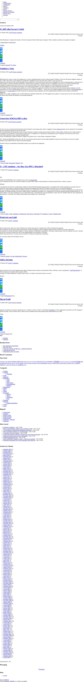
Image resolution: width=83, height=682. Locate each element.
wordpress (21, 365)
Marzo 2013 (6, 532)
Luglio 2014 (6, 515)
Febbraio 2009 (7, 596)
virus (72, 363)
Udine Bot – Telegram (9, 419)
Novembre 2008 (7, 600)
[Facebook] (41, 48)
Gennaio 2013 (7, 535)
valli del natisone (63, 363)
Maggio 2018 (6, 465)
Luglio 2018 (6, 462)
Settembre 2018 (7, 461)
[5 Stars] (69, 34)
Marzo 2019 (6, 458)
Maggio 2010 (6, 574)
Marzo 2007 (6, 629)
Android (10, 361)
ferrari (14, 65)
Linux (78, 361)
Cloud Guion (6, 412)
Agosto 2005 (6, 657)
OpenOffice (9, 397)
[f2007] (2, 45)
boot (33, 361)
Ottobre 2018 (6, 459)
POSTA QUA (7, 13)
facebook (49, 361)
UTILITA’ (6, 7)
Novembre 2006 (7, 635)
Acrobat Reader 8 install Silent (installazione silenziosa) (17, 430)
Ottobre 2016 (6, 482)
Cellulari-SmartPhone (12, 403)
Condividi (2, 63)
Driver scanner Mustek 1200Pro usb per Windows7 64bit (17, 428)
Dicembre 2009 (7, 581)
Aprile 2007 (6, 628)
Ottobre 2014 (6, 510)
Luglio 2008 (6, 606)
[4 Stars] (64, 34)
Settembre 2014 (7, 512)
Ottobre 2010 (6, 567)
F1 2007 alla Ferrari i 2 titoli (12, 29)
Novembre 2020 (7, 453)
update (57, 363)
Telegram (39, 363)
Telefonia (5, 401)
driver (45, 361)
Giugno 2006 (6, 643)
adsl (13, 256)
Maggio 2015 (6, 503)
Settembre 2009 (7, 586)
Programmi (12, 163)
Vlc (74, 363)
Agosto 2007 (6, 622)
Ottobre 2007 (6, 619)
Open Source (30, 214)
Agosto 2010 (6, 570)
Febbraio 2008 (7, 613)
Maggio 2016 (6, 488)
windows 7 (3, 364)
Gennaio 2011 (6, 564)
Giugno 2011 (6, 558)
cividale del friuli (40, 361)
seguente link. (33, 180)
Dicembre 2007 (7, 616)
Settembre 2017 (7, 474)
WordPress (6, 679)
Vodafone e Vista (7, 68)
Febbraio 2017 (7, 481)
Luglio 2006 (6, 641)
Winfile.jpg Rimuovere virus (10, 437)
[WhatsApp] (41, 56)
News (4, 390)
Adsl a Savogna (6, 260)
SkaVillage (52, 310)
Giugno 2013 (6, 529)
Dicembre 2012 (7, 536)
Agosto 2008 (6, 605)
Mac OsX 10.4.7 (7, 347)
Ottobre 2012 (6, 539)
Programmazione (10, 384)
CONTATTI (6, 5)
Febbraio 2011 (7, 563)
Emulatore (45, 214)
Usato (4, 406)
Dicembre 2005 (7, 651)
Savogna (24, 256)
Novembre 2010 (7, 565)
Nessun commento (17, 32)
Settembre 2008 (7, 603)
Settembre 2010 (7, 568)
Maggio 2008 (6, 609)
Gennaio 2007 (7, 632)
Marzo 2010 (6, 577)
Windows (17, 163)
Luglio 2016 (6, 487)
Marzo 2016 (6, 491)
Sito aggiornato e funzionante (10, 345)
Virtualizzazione (57, 214)
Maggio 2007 (6, 627)
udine (54, 363)
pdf (16, 363)
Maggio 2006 (6, 644)
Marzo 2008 (6, 612)
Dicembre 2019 (7, 456)
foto (69, 361)
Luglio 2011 (6, 557)
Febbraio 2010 (7, 579)
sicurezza (26, 363)
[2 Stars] (55, 34)
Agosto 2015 (6, 498)
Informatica (16, 214)
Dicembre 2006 (7, 634)
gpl (71, 361)
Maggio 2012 (6, 544)
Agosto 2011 (6, 555)
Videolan (69, 363)
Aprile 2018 (6, 466)
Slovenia (5, 15)
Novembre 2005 (7, 653)
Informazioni (22, 214)
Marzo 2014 (6, 517)
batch (31, 361)
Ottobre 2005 (6, 654)
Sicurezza (5, 400)
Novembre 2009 (7, 583)
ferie (53, 361)
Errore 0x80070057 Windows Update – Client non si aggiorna (19, 439)
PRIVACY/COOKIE (8, 12)
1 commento (15, 263)
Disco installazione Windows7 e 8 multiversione (15, 431)
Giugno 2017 (6, 477)
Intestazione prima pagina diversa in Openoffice (15, 436)
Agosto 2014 (6, 513)
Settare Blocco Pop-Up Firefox (11, 351)
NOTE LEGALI (7, 10)
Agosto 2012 (6, 542)
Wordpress (6, 421)
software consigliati (32, 363)
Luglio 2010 (6, 571)
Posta (7, 398)
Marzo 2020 (6, 455)
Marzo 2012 (6, 547)
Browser (8, 394)
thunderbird (44, 363)
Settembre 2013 (7, 526)
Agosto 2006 (6, 640)
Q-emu (50, 214)
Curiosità (7, 65)
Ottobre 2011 (6, 554)
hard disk (74, 361)
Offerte (5, 391)
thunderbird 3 (50, 363)
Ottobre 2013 (6, 525)
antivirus (14, 361)
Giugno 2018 (6, 464)
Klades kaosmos (7, 416)
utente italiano (11, 91)
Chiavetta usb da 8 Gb (9, 350)
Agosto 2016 (6, 485)
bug (35, 361)
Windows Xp (14, 364)
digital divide (18, 256)
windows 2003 (9, 364)
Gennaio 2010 (7, 580)
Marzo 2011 (6, 561)
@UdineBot (2, 361)
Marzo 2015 (6, 506)
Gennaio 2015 (7, 507)
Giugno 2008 (6, 608)
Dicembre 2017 (7, 471)
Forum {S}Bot (7, 415)
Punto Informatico (76, 89)
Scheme (21, 363)
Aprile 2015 (6, 504)
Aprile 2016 (6, 490)
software (59, 129)
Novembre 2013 (7, 523)
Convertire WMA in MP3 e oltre (13, 118)
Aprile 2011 (6, 560)
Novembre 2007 (7, 618)
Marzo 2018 (6, 468)
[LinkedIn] (41, 58)
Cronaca (7, 256)
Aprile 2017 (6, 480)
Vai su (1, 679)
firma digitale (65, 361)
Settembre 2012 (7, 541)
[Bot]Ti (5, 6)
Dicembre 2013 (7, 522)
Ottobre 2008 (6, 602)
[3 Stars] (59, 34)
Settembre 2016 (7, 484)
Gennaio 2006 (7, 650)
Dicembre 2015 (7, 494)
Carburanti (9, 374)
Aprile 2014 (6, 516)
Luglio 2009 (6, 589)
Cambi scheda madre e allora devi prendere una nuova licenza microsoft (21, 434)
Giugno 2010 (6, 573)
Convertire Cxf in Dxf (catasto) (11, 433)
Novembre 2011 (7, 552)
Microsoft (4, 363)
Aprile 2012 (6, 545)
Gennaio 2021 (7, 452)
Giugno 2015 (6, 501)
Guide (6, 163)
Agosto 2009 (6, 587)
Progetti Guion (7, 418)
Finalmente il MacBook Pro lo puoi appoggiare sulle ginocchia (19, 440)
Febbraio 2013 (7, 533)
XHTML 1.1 (13, 681)
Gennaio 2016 (7, 493)
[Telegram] (41, 53)
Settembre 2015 (7, 497)
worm (25, 364)
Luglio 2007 (6, 624)
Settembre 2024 (7, 449)
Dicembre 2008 (7, 599)
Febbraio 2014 (7, 519)
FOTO (5, 9)
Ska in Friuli (5, 299)
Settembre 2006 (7, 638)
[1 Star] (50, 34)
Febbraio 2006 (7, 648)
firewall (61, 361)
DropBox (5, 413)
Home (4, 2)
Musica (5, 388)
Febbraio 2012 (7, 548)
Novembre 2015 (7, 496)
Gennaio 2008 (7, 615)
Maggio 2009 (6, 592)
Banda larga (26, 361)
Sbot (18, 363)
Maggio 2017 (6, 478)
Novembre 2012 (7, 538)
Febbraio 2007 (7, 631)
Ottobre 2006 (6, 637)
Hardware (5, 377)
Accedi (5, 675)
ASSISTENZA (7, 3)
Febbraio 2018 (7, 469)
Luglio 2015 (6, 500)
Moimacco (9, 363)
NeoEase (6, 681)
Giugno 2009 (6, 590)
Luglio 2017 (6, 475)
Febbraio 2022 (7, 450)
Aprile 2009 (6, 593)
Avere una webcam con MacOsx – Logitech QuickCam (17, 348)
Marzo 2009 (6, 595)
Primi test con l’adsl (8, 217)
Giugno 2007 (6, 625)
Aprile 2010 (6, 576)
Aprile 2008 (6, 611)
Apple (6, 214)
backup (22, 361)
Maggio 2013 (6, 531)
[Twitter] (41, 51)
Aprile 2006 (6, 645)
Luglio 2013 (6, 528)
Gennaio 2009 (7, 597)
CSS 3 (19, 681)
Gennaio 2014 (7, 520)
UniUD (5, 404)
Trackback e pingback (9, 427)
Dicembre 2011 (7, 551)
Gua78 (10, 32)
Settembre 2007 (7, 621)
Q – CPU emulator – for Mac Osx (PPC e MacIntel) (21, 166)
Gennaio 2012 (7, 549)
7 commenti (15, 220)
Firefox (56, 361)
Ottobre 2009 (6, 584)
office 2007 (13, 363)
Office (8, 396)
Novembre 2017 (7, 472)
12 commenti (15, 170)
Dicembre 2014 (7, 509)
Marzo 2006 (6, 647)
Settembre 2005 (7, 656)
